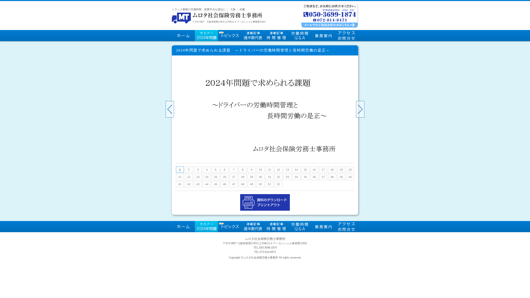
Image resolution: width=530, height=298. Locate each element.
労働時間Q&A (300, 35)
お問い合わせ (346, 35)
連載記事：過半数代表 (253, 35)
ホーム (183, 35)
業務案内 (323, 35)
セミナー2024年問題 (206, 35)
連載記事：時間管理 (276, 35)
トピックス (229, 35)
